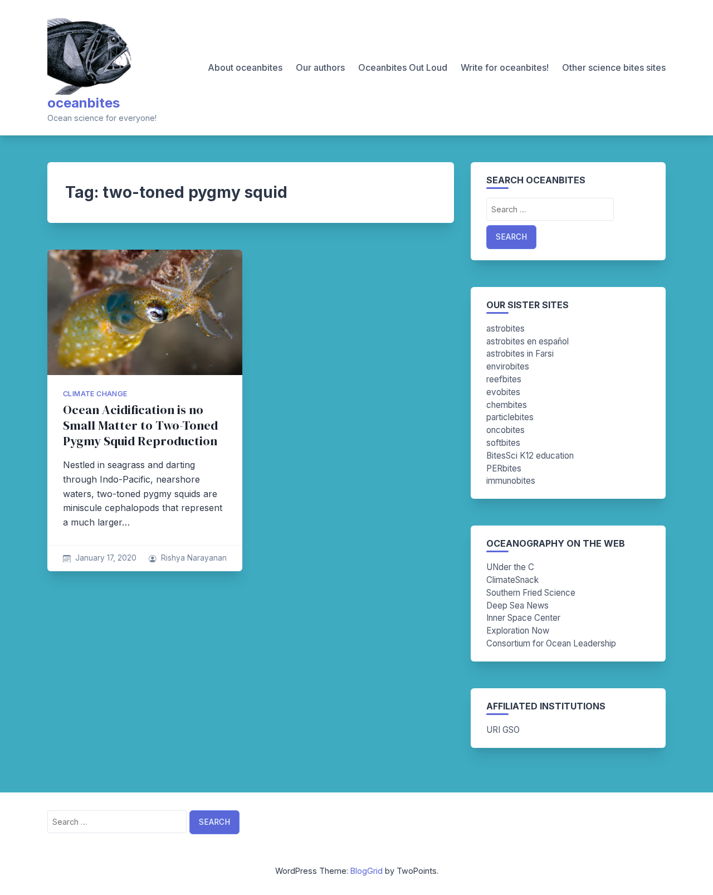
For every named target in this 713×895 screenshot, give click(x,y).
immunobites (510, 480)
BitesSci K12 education (530, 455)
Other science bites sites (614, 67)
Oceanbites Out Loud (402, 67)
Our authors (320, 67)
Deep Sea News (517, 605)
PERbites (503, 468)
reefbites (503, 379)
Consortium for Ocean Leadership (551, 643)
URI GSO (503, 729)
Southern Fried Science (530, 592)
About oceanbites (245, 67)
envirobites (507, 366)
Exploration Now (517, 630)
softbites (503, 442)
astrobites (505, 328)
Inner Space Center (523, 617)
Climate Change (95, 394)
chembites (506, 405)
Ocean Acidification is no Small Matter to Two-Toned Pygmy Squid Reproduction (140, 425)
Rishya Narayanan (194, 557)
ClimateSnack (512, 580)
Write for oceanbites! (505, 67)
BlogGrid (366, 870)
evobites (503, 392)
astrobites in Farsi (520, 353)
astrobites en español (527, 341)
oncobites (505, 430)
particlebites (510, 417)
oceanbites (83, 103)
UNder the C (510, 567)
